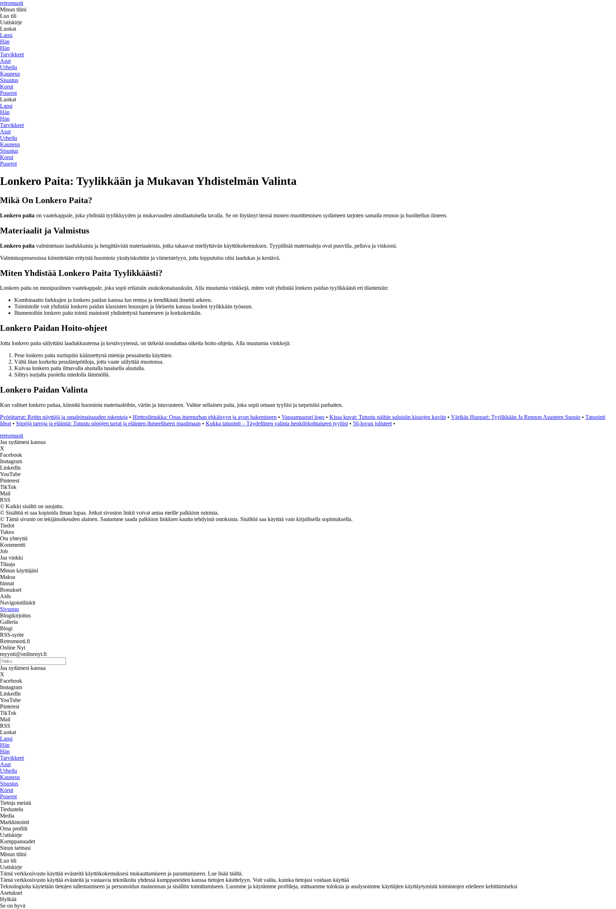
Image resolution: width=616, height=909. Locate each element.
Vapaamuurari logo (303, 417)
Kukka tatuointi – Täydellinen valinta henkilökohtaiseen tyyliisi (277, 423)
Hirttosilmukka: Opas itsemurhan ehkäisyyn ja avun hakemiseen (205, 417)
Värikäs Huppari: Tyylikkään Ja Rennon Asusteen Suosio (515, 417)
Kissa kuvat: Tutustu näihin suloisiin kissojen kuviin (387, 417)
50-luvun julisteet (372, 423)
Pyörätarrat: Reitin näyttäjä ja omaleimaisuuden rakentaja (64, 417)
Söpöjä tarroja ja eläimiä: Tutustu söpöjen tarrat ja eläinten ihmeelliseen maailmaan (108, 423)
